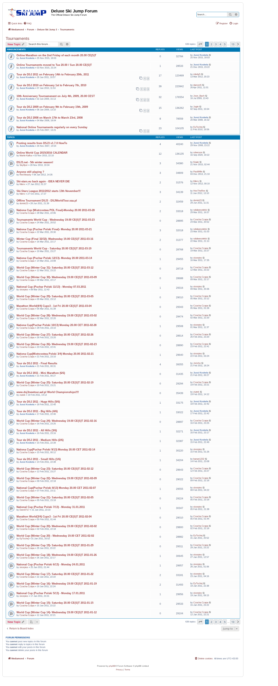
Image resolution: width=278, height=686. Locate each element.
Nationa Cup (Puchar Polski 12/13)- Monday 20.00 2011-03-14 (54, 258)
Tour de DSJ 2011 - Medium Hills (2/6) (39, 440)
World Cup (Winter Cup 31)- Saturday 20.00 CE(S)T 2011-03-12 (54, 267)
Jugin (196, 106)
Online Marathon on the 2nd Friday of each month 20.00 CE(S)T (56, 55)
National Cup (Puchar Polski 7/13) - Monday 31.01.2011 (50, 507)
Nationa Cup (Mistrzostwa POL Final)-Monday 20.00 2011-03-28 (55, 210)
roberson (197, 152)
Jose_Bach (199, 96)
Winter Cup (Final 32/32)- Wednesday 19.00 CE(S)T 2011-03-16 (54, 238)
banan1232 (198, 459)
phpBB (112, 666)
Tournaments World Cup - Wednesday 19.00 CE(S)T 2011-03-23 (55, 219)
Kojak (196, 162)
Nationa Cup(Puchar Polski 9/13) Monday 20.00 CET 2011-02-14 (55, 449)
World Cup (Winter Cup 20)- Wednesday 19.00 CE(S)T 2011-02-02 (56, 526)
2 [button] (211, 44)
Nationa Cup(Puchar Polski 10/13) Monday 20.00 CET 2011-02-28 (56, 325)
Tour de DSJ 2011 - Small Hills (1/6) (38, 459)
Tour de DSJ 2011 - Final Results (36, 363)
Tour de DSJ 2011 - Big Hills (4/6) (37, 411)
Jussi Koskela (27, 58)
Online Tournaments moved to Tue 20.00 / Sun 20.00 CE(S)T (54, 64)
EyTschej (197, 127)
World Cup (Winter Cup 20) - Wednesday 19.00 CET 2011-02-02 (55, 535)
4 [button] (220, 44)
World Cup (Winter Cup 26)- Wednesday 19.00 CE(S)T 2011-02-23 (56, 344)
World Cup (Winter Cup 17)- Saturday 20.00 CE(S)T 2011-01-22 (54, 574)
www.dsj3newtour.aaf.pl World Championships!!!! (47, 392)
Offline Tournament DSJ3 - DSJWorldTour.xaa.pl (46, 200)
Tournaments (17, 38)
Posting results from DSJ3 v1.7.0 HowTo (41, 143)
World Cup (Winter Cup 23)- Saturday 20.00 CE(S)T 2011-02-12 (54, 468)
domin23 (24, 203)
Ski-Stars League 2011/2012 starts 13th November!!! (48, 191)
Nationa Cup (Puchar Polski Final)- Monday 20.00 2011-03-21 (54, 229)
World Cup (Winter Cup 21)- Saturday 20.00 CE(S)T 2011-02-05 (54, 497)
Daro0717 (24, 510)
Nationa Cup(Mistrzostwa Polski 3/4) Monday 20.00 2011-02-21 (55, 353)
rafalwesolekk (200, 210)
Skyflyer (24, 165)
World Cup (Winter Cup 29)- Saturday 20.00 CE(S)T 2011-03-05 (54, 296)
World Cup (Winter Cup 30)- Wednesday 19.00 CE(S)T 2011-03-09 (56, 277)
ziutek (22, 395)
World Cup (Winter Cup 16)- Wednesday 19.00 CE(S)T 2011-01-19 (56, 583)
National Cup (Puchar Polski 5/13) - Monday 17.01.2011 (50, 593)
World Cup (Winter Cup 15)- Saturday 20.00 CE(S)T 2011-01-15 (54, 602)
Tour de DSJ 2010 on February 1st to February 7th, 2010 (51, 85)
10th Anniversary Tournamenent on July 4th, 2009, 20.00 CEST (55, 96)
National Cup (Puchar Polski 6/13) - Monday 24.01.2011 (50, 564)
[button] (200, 44)
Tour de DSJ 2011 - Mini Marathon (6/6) (40, 372)
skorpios (197, 258)
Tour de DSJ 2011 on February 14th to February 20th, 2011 (52, 74)
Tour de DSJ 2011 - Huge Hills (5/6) (38, 401)
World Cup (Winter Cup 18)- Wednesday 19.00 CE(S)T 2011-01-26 (56, 554)
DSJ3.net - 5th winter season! (34, 162)
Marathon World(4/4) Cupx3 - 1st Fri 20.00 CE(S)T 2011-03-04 (54, 305)
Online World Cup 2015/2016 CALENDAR (41, 152)
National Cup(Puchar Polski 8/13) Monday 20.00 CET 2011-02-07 (56, 487)
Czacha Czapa (27, 213)
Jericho (197, 363)
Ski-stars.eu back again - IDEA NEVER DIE (43, 181)
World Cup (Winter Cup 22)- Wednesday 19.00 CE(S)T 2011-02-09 (56, 478)
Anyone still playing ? (30, 171)
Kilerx (22, 184)
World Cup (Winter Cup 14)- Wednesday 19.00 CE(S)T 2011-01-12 (56, 612)
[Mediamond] (28, 12)
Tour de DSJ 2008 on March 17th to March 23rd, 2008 (49, 117)
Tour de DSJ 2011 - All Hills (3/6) (36, 430)
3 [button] (216, 44)
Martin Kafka (26, 155)
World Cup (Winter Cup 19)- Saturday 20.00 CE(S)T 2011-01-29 (54, 545)
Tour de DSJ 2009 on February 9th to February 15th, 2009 (52, 106)
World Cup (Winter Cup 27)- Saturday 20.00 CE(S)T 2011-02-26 (54, 334)
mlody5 (196, 74)
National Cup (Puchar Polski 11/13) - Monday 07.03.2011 (51, 286)
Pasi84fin (197, 171)
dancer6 (197, 85)
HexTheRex (199, 190)
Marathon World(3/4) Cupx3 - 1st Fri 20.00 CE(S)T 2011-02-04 (54, 516)
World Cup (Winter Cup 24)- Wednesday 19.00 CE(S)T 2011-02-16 (56, 420)
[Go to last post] (210, 55)
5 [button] (224, 44)
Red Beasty (25, 174)
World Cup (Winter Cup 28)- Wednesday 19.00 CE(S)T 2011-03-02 (56, 315)
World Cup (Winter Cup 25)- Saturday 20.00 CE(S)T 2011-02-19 (54, 382)
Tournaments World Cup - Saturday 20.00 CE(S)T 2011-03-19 (53, 248)
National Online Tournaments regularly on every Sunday (51, 127)
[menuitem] (27, 23)
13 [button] (232, 44)
